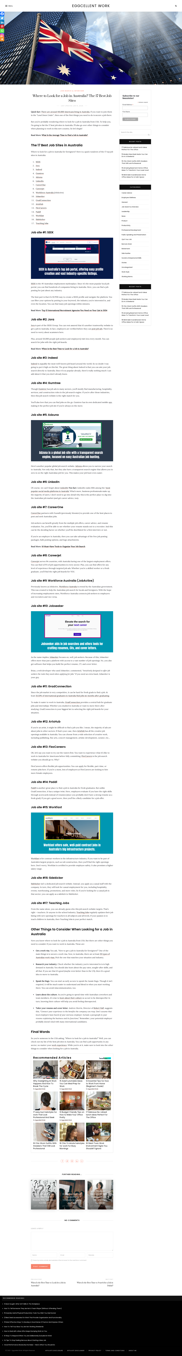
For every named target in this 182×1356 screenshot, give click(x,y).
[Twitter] (2, 18)
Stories (124, 263)
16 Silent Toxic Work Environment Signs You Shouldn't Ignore (96, 1146)
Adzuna (39, 177)
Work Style (125, 272)
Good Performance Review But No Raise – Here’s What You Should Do (29, 1345)
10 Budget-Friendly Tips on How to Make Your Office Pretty (72, 1115)
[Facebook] (2, 14)
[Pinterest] (2, 26)
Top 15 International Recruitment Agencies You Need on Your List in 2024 (74, 310)
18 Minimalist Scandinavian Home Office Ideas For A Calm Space (134, 176)
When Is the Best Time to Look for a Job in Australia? (65, 349)
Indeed (39, 169)
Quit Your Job (127, 239)
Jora (37, 165)
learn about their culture (71, 998)
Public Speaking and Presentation (134, 235)
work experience (59, 1045)
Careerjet (40, 188)
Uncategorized (127, 267)
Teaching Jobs (42, 223)
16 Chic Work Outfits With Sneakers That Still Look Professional (45, 1146)
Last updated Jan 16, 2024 (72, 106)
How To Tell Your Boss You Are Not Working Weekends (23, 1327)
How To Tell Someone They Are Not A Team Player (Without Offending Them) (33, 1308)
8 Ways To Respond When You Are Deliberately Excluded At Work (28, 1336)
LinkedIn (40, 181)
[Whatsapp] (2, 31)
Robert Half (99, 1008)
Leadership (126, 211)
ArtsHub (39, 204)
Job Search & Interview (72, 91)
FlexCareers (41, 208)
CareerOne (41, 185)
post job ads (97, 329)
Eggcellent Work (91, 5)
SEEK (38, 162)
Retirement (126, 249)
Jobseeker (40, 196)
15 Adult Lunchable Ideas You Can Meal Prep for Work (71, 1083)
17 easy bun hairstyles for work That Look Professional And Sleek (45, 1115)
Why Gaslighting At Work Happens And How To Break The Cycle (44, 1083)
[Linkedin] (2, 22)
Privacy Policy (95, 1350)
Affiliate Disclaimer (75, 1350)
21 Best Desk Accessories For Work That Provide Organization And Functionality (33, 1317)
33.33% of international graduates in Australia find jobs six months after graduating (72, 696)
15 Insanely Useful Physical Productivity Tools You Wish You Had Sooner (30, 1313)
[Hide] (1, 43)
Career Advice (127, 193)
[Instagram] (2, 35)
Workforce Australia (45, 192)
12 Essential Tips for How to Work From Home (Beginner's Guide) (97, 1083)
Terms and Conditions (115, 1350)
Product (124, 221)
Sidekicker (40, 219)
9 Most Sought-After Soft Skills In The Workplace (22, 1304)
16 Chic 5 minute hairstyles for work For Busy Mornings (72, 1146)
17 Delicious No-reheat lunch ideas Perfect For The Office (97, 1115)
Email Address (127, 105)
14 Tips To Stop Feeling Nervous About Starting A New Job (25, 1340)
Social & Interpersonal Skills (131, 258)
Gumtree (40, 173)
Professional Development (131, 230)
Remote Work (127, 244)
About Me (133, 1350)
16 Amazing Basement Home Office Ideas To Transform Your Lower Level (135, 169)
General (124, 202)
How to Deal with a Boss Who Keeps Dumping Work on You (25, 1331)
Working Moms (127, 276)
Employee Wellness (129, 197)
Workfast (40, 215)
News (123, 216)
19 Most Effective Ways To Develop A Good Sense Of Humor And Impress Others (33, 1322)
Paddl (38, 212)
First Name (126, 111)
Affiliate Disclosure (54, 1350)
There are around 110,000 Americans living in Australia (65, 112)
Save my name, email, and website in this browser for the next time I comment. (60, 1260)
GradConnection (43, 200)
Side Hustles (126, 253)
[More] (2, 39)
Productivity (126, 225)
